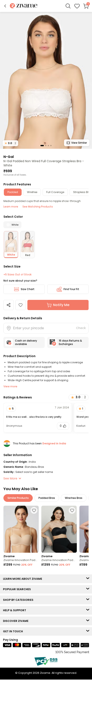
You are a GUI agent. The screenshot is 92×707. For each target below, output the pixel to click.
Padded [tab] (12, 192)
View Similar (79, 143)
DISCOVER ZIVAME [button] (16, 621)
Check (81, 328)
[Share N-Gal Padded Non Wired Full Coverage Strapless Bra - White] (8, 305)
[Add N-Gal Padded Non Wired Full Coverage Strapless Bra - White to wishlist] (20, 305)
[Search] (68, 6)
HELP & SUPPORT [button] (15, 610)
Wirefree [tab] (32, 192)
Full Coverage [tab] (55, 192)
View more (10, 386)
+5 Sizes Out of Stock (17, 274)
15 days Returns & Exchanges (70, 342)
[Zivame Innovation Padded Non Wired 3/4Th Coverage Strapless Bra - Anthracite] (59, 529)
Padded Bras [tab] (47, 498)
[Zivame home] (23, 6)
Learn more (10, 206)
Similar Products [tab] (18, 498)
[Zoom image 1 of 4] (46, 80)
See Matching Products (37, 206)
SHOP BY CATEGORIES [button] (19, 600)
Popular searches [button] (18, 589)
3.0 (10, 143)
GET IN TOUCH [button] (14, 631)
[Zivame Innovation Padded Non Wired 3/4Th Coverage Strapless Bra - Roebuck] (21, 529)
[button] (5, 6)
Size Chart (27, 289)
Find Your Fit (71, 289)
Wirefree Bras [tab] (73, 498)
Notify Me (61, 304)
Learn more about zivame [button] (23, 579)
